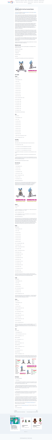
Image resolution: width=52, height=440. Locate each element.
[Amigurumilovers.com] (10, 2)
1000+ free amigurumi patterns (18, 407)
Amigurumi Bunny (36, 0)
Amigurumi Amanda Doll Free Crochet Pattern (19, 411)
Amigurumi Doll (22, 0)
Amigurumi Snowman (41, 0)
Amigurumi (26, 0)
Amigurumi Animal (17, 0)
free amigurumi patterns (26, 12)
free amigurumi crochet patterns (30, 402)
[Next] (40, 424)
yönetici (16, 10)
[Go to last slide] (11, 424)
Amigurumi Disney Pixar (30, 0)
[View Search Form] (14, 2)
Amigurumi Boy (30, 3)
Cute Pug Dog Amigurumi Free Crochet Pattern (32, 411)
